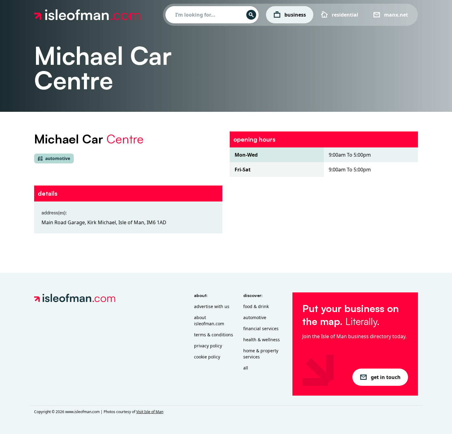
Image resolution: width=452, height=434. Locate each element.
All (245, 368)
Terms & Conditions (213, 335)
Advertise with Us (211, 306)
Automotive (254, 317)
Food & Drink (256, 306)
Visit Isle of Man (149, 411)
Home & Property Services (260, 354)
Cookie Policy (207, 357)
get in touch (386, 377)
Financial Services (261, 328)
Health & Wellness (261, 339)
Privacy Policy (208, 346)
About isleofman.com (209, 320)
